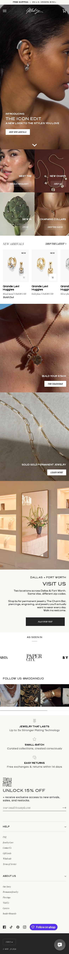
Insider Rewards (9, 913)
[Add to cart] (23, 277)
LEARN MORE (57, 472)
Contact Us (7, 847)
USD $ (8, 942)
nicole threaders (19, 183)
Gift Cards (7, 853)
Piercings (6, 897)
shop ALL (58, 183)
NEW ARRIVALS (13, 244)
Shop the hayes (55, 227)
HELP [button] (6, 827)
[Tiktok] (11, 927)
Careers (6, 908)
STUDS (25, 227)
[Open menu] (8, 11)
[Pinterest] (17, 927)
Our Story (7, 886)
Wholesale (7, 858)
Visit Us (6, 902)
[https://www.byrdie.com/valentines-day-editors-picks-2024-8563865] (13, 657)
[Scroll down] (34, 144)
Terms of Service (9, 864)
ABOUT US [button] (9, 876)
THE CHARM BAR (55, 383)
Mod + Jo (8, 949)
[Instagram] (24, 927)
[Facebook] (4, 927)
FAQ (4, 836)
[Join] (61, 807)
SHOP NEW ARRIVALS (18, 132)
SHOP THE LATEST (54, 243)
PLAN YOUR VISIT (45, 621)
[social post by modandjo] (10, 695)
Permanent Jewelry (10, 891)
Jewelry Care (8, 842)
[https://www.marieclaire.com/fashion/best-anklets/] (50, 657)
